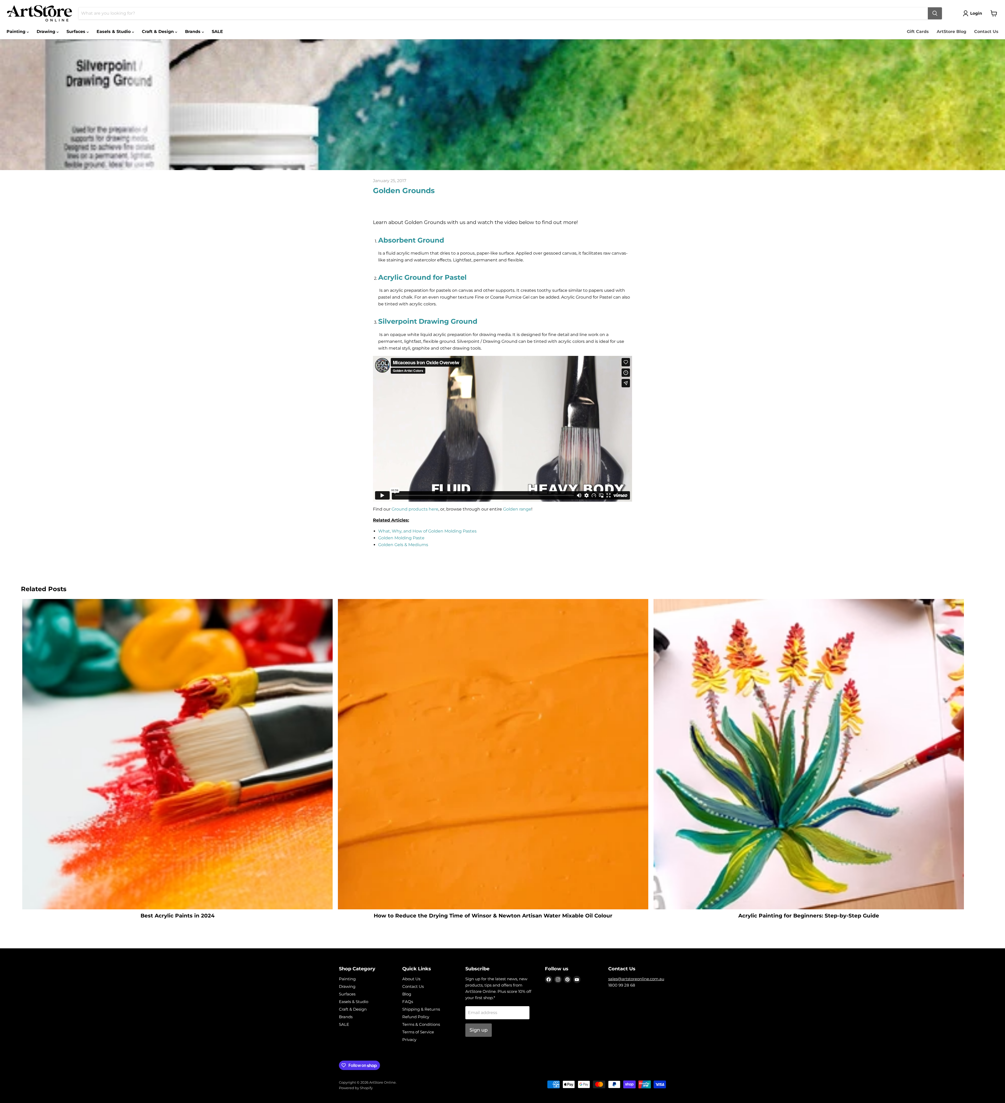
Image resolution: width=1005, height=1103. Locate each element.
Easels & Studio (114, 31)
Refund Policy (415, 1016)
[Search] (935, 13)
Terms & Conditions (421, 1024)
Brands (193, 31)
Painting (17, 31)
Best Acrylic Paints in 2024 (178, 915)
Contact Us (986, 31)
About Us (411, 978)
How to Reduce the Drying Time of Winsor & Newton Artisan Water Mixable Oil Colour (493, 915)
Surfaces (76, 31)
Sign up (479, 1030)
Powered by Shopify (356, 1088)
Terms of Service (418, 1031)
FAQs (407, 1001)
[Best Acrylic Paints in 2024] (177, 754)
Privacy (409, 1039)
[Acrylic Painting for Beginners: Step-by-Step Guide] (808, 754)
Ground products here (415, 509)
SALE (217, 31)
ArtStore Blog (951, 31)
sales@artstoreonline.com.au (636, 978)
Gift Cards (918, 31)
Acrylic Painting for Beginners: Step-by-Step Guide (808, 915)
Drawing (47, 31)
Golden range (517, 509)
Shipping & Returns (421, 1009)
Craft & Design (158, 31)
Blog (406, 994)
